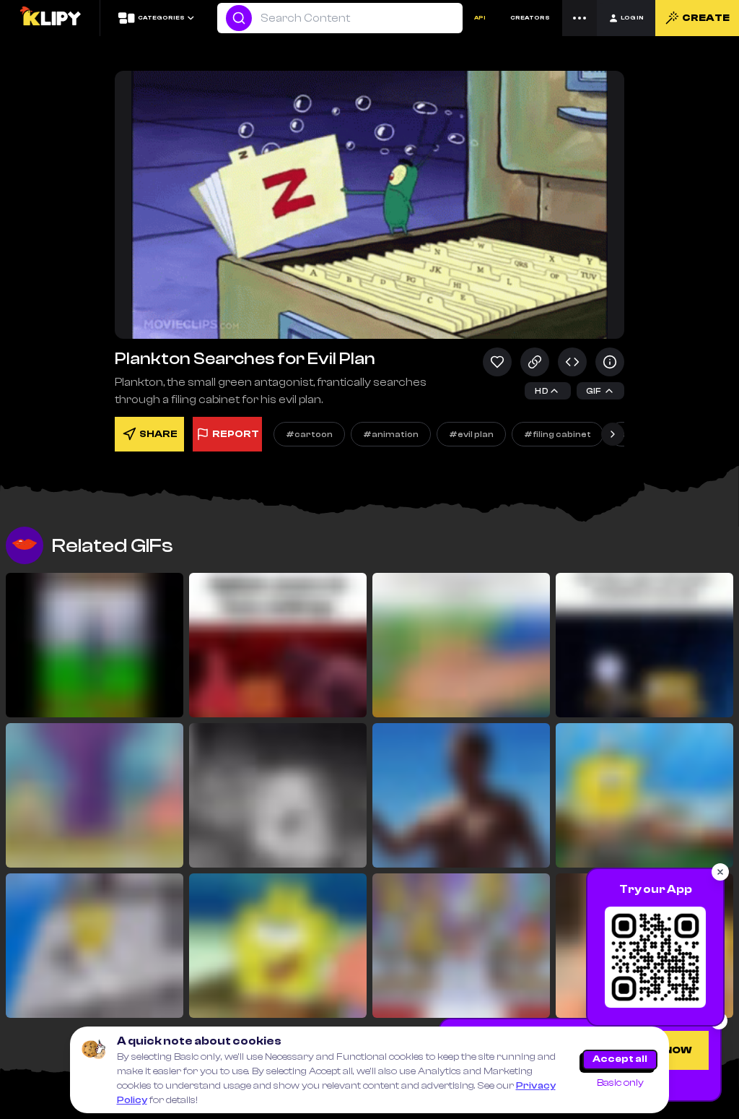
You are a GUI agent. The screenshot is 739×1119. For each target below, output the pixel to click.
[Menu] (579, 18)
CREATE (706, 18)
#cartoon (309, 434)
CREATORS (530, 17)
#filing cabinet (557, 434)
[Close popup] (720, 872)
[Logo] (49, 18)
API (480, 17)
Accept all (619, 1059)
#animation (391, 434)
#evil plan (471, 434)
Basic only (620, 1083)
